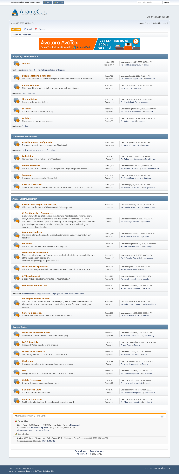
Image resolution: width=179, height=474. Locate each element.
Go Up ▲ (166, 468)
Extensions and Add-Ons (34, 285)
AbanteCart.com (84, 454)
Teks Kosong (149, 335)
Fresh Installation (28, 150)
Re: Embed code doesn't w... (132, 159)
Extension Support (57, 70)
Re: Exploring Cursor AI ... (131, 221)
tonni (147, 383)
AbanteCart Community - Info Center (30, 416)
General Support (28, 70)
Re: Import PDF (127, 88)
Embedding (27, 156)
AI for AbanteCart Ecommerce (37, 213)
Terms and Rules (156, 468)
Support (26, 63)
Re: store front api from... (130, 279)
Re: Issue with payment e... (131, 288)
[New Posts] (16, 63)
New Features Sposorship (35, 266)
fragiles (146, 316)
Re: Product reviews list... (130, 316)
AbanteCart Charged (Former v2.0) (39, 204)
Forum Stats (22, 421)
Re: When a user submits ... (131, 402)
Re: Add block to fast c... (130, 168)
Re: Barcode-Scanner (129, 269)
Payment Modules (29, 293)
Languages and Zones (60, 293)
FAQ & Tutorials (30, 342)
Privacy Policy (126, 345)
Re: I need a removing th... (131, 207)
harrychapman (149, 187)
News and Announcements (36, 332)
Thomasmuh (75, 425)
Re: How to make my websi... (132, 383)
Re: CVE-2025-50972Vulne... (131, 111)
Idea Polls (27, 243)
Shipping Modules (44, 293)
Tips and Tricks (29, 99)
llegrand (142, 121)
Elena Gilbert (150, 392)
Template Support (43, 70)
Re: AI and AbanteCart (130, 102)
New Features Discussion (35, 252)
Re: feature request (128, 121)
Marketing (27, 361)
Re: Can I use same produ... (131, 392)
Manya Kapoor (149, 207)
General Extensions (76, 293)
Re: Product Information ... (131, 178)
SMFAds (11, 471)
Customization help (32, 232)
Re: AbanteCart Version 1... (131, 335)
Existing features (28, 93)
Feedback (25, 126)
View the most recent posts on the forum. (33, 430)
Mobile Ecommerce (32, 380)
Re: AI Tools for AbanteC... (131, 258)
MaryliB (45, 441)
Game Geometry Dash (150, 168)
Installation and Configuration (37, 142)
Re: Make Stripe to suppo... (131, 304)
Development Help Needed (36, 298)
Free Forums (21, 471)
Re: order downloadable (130, 364)
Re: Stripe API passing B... (131, 145)
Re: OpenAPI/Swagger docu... (132, 79)
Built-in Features (30, 85)
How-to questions (31, 165)
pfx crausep (148, 258)
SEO (24, 370)
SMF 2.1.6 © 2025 (15, 468)
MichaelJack (148, 246)
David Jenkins (150, 159)
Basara (146, 65)
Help (146, 468)
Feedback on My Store (33, 351)
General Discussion (32, 184)
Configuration (49, 150)
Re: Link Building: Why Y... (130, 373)
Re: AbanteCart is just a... (130, 354)
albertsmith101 (150, 304)
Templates (27, 175)
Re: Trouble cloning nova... (131, 65)
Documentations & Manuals (36, 75)
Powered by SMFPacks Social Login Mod (40, 471)
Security (26, 108)
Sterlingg (147, 178)
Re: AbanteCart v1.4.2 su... (131, 187)
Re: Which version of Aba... (131, 246)
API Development (31, 276)
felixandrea (147, 373)
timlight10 (148, 402)
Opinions (26, 118)
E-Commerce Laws (31, 389)
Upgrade (39, 150)
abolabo (146, 279)
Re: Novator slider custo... (131, 236)
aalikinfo (146, 221)
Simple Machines (28, 468)
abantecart (150, 79)
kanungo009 (145, 102)
